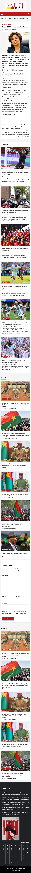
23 (7, 859)
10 (11, 852)
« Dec (3, 865)
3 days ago (5, 528)
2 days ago (5, 497)
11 (15, 852)
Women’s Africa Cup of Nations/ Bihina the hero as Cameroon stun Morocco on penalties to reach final (15, 172)
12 (19, 852)
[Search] (28, 14)
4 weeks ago (6, 214)
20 (23, 855)
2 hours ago (5, 408)
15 (3, 855)
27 (23, 859)
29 (3, 862)
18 (15, 855)
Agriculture (5, 549)
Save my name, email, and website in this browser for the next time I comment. (14, 613)
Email (18, 596)
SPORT (7, 166)
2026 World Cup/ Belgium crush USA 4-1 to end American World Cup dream (15, 361)
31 (11, 862)
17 (11, 855)
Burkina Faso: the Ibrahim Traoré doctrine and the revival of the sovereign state (15, 495)
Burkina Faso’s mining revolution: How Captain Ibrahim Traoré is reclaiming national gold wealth (15, 404)
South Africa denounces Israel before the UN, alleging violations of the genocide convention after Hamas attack (15, 125)
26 (19, 859)
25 (15, 859)
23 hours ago (6, 438)
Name (4, 596)
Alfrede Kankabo (12, 29)
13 (23, 852)
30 (7, 862)
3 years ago (5, 29)
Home (3, 24)
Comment (5, 575)
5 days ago (5, 556)
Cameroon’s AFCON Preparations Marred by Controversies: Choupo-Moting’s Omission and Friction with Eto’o (15, 133)
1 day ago (5, 469)
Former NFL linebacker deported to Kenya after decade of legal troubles (15, 211)
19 (19, 855)
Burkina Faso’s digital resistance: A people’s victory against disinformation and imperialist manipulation (15, 435)
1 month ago (6, 252)
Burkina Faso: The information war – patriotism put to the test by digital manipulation (12, 524)
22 (3, 859)
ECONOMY (4, 398)
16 (7, 855)
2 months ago (6, 326)
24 (11, 859)
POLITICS (8, 429)
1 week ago (5, 176)
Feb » (6, 865)
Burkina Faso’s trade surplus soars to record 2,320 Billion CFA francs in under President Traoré (14, 465)
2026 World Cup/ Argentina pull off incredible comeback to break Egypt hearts (14, 323)
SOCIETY (8, 24)
